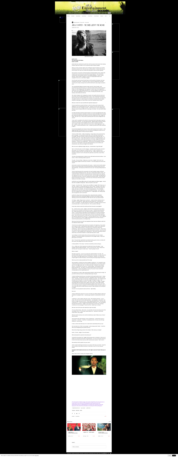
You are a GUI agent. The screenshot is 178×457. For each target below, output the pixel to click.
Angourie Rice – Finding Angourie (88, 432)
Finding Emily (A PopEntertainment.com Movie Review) (73, 432)
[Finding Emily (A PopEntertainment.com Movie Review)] (74, 427)
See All (110, 421)
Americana (77, 410)
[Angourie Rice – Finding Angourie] (89, 427)
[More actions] (105, 22)
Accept (174, 455)
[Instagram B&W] (102, 11)
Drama (81, 410)
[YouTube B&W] (108, 11)
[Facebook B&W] (98, 11)
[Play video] (89, 365)
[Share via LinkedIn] (76, 413)
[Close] (176, 455)
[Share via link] (79, 413)
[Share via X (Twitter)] (74, 413)
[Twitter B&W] (100, 11)
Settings (169, 455)
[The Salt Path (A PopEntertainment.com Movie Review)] (104, 427)
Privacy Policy (37, 455)
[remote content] (89, 388)
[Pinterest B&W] (104, 11)
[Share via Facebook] (72, 413)
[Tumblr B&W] (106, 11)
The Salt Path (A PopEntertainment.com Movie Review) (103, 432)
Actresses (73, 410)
